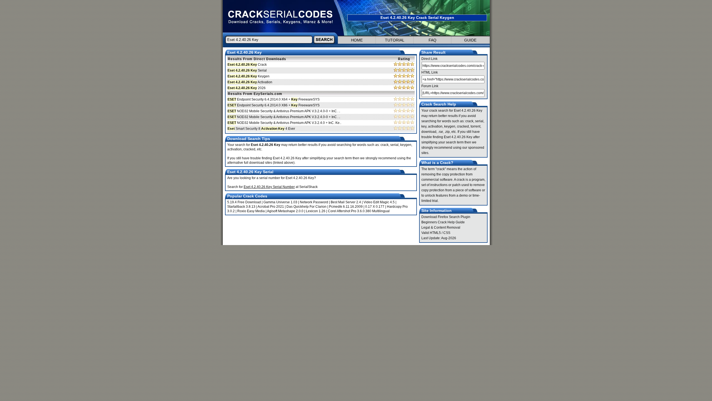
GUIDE (470, 40)
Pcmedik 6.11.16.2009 (346, 207)
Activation (250, 82)
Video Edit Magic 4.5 (379, 202)
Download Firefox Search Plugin (445, 217)
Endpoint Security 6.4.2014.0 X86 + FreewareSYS (274, 105)
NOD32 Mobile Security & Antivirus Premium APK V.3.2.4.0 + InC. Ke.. (284, 123)
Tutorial (394, 40)
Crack (247, 65)
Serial (247, 70)
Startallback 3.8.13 (241, 207)
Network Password (314, 202)
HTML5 (435, 233)
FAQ (432, 40)
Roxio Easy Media (251, 211)
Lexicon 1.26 (315, 211)
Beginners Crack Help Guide (443, 222)
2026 (247, 88)
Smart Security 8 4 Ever (261, 129)
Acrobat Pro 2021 (271, 207)
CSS (446, 233)
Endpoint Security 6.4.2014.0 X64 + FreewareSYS (274, 99)
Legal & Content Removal (440, 227)
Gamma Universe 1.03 (280, 202)
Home (357, 40)
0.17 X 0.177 (374, 207)
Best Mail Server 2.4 (346, 202)
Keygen (249, 76)
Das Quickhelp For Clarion (306, 207)
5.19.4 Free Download (244, 202)
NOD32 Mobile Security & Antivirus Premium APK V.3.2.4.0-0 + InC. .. (284, 111)
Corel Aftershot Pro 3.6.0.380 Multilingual (359, 211)
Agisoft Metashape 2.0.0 (285, 211)
